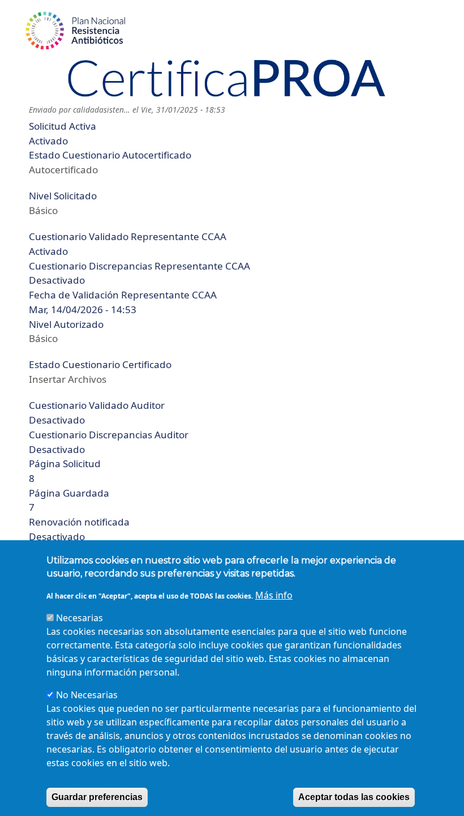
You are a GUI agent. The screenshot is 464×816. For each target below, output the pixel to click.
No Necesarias (87, 695)
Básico (43, 210)
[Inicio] (227, 78)
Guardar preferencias (97, 797)
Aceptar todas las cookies (354, 797)
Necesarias (79, 618)
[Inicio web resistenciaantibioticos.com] (76, 31)
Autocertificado (63, 169)
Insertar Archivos (67, 379)
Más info (274, 595)
